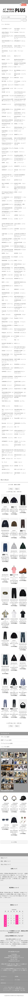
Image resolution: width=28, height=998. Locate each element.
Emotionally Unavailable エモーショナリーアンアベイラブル (7, 140)
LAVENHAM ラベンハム (7, 218)
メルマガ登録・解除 (15, 990)
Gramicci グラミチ (6, 179)
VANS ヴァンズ (17, 437)
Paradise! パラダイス (18, 318)
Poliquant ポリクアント (7, 332)
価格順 (15, 484)
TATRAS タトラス (6, 406)
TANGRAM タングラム (19, 401)
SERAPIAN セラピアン (19, 367)
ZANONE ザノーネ (18, 465)
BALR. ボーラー (17, 56)
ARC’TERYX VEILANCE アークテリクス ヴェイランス (7, 47)
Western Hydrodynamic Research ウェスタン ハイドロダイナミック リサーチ (8, 451)
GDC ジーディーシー (19, 162)
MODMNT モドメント (18, 278)
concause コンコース (6, 104)
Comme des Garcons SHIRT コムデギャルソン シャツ (20, 101)
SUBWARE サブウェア (6, 381)
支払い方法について (11, 987)
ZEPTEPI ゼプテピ (6, 469)
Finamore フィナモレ (19, 148)
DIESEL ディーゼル (18, 123)
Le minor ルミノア (18, 218)
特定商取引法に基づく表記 (19, 988)
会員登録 (16, 976)
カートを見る (17, 979)
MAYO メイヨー (5, 282)
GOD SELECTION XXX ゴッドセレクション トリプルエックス (7, 176)
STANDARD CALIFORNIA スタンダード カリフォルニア (8, 378)
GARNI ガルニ (5, 162)
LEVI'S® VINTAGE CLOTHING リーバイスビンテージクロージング (7, 225)
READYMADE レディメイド (8, 347)
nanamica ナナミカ (18, 285)
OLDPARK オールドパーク (8, 307)
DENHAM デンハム (6, 116)
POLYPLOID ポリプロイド (20, 332)
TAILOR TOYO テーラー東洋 (20, 388)
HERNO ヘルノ (5, 187)
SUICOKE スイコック (7, 385)
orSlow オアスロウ (6, 314)
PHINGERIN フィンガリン (7, 329)
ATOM (24, 990)
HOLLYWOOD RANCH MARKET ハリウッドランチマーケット (20, 188)
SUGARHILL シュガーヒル (19, 364)
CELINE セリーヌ (6, 92)
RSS (21, 990)
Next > (17, 488)
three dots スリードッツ (7, 423)
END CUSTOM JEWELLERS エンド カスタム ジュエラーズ (20, 140)
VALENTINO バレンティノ (8, 437)
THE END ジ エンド (18, 406)
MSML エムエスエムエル (7, 278)
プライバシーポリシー (7, 990)
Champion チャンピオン (19, 84)
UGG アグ (16, 426)
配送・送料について (19, 987)
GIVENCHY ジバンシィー (7, 169)
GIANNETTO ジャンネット (20, 166)
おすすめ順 (10, 484)
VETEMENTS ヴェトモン (7, 441)
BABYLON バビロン (18, 77)
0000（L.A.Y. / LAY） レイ (19, 469)
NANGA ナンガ (5, 289)
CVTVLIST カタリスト (7, 112)
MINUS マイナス (18, 260)
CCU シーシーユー (18, 88)
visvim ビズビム (5, 444)
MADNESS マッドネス (6, 242)
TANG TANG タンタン (6, 401)
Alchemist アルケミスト (19, 32)
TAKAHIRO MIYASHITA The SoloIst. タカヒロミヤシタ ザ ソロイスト (8, 397)
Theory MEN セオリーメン (20, 418)
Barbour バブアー (6, 59)
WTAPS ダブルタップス (7, 458)
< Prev (10, 488)
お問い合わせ (3, 982)
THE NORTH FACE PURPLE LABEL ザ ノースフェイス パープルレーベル (7, 415)
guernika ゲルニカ (18, 179)
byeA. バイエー (17, 66)
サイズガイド (5, 988)
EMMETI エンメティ (18, 134)
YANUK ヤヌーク (18, 462)
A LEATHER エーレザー (7, 28)
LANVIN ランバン (6, 215)
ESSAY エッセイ (17, 131)
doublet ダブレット (6, 127)
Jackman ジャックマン (7, 200)
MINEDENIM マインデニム (8, 260)
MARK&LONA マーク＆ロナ (20, 249)
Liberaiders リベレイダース (7, 228)
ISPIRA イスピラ (18, 192)
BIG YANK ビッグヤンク (7, 81)
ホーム (3, 24)
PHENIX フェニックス (19, 325)
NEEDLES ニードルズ (19, 289)
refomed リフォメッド (7, 350)
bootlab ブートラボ (6, 74)
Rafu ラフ (16, 339)
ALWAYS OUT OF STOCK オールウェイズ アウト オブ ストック (20, 37)
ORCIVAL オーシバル (19, 311)
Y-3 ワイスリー (17, 458)
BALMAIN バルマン (6, 56)
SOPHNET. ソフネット (6, 371)
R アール (4, 339)
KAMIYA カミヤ (17, 211)
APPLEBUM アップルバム (19, 40)
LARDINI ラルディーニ (19, 215)
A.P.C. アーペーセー (18, 51)
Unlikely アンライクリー (7, 434)
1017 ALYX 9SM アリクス (7, 473)
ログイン (2, 979)
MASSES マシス (18, 253)
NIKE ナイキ (5, 300)
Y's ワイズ (4, 462)
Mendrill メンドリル (18, 256)
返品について (11, 988)
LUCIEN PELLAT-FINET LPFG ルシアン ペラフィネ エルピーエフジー (20, 235)
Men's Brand (7, 24)
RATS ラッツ (17, 343)
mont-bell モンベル (6, 271)
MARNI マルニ (5, 253)
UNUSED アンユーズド (19, 434)
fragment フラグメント (19, 151)
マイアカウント (4, 976)
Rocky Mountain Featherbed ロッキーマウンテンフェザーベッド (8, 361)
